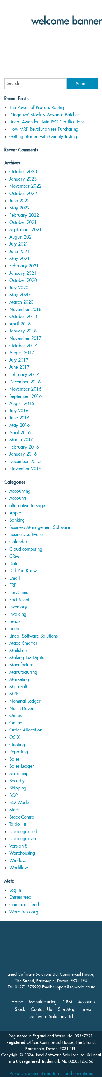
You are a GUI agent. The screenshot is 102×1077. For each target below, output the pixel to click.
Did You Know (23, 571)
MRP (13, 694)
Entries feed (20, 897)
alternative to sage (27, 506)
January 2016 (23, 454)
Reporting (18, 752)
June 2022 (19, 201)
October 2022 (23, 193)
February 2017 (24, 374)
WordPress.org (23, 912)
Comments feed (24, 904)
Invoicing (17, 614)
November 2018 (25, 309)
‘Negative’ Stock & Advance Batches (44, 115)
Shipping (17, 788)
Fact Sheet (19, 600)
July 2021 (18, 244)
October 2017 (23, 346)
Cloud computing (25, 549)
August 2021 (21, 237)
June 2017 (19, 367)
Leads (14, 621)
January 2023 (23, 179)
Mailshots (18, 650)
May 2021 (19, 258)
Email (14, 578)
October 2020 (23, 280)
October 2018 (23, 316)
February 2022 (24, 215)
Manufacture (21, 665)
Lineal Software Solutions (33, 636)
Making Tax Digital (27, 657)
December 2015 (25, 461)
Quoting (17, 745)
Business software (25, 534)
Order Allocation (25, 730)
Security (17, 781)
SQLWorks (19, 802)
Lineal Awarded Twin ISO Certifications (46, 122)
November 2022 (25, 186)
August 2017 (21, 353)
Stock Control (22, 817)
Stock (14, 810)
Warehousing (22, 853)
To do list (17, 824)
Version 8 (18, 846)
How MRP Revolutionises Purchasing (43, 129)
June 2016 (19, 418)
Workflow (18, 868)
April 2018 (20, 324)
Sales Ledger (21, 766)
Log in (15, 890)
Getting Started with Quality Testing (43, 137)
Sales (14, 759)
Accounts (17, 498)
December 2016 (25, 382)
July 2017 (18, 360)
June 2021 (19, 251)
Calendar (18, 542)
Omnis (15, 715)
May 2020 (19, 295)
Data (14, 564)
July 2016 (18, 411)
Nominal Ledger (25, 701)
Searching (19, 773)
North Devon (21, 708)
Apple (15, 513)
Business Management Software (39, 527)
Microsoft (18, 687)
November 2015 (25, 469)
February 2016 (24, 447)
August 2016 (21, 403)
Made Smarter (23, 643)
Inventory (18, 607)
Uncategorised (23, 831)
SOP (13, 795)
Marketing (19, 679)
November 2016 (25, 389)
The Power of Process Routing (37, 107)
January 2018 (23, 331)
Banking (17, 520)
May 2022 (19, 208)
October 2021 (23, 222)
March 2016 (21, 440)
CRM (14, 556)
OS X (14, 737)
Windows (18, 860)
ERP (12, 585)
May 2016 (19, 425)
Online (15, 723)
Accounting (20, 491)
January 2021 (23, 273)
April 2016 (20, 432)
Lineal (14, 629)
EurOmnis (18, 592)
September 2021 (25, 230)
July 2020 (18, 288)
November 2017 (25, 338)
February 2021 (24, 266)
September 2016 (25, 396)
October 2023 (23, 172)
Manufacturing (23, 672)
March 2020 (21, 302)
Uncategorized (23, 839)
